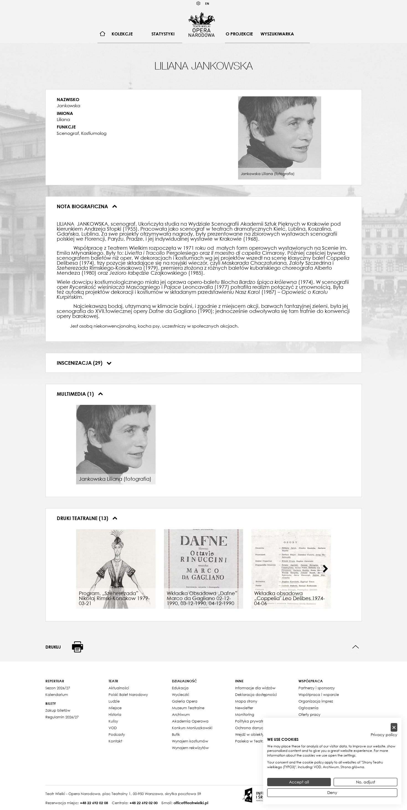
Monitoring (244, 714)
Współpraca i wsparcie (318, 694)
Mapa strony (246, 701)
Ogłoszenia (308, 708)
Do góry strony (355, 647)
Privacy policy (384, 734)
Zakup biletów (57, 710)
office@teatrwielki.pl (191, 803)
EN (207, 3)
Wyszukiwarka (277, 34)
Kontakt (115, 741)
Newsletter (244, 708)
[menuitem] (102, 34)
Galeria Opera (184, 701)
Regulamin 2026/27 (62, 717)
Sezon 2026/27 (57, 688)
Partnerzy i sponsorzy (316, 688)
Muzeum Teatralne (188, 708)
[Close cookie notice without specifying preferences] (394, 727)
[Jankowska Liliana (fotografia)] (279, 137)
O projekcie (239, 34)
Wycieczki (180, 694)
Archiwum (181, 714)
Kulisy (113, 721)
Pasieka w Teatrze (250, 741)
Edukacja (180, 688)
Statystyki (162, 34)
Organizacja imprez (315, 701)
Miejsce (115, 708)
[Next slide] (325, 568)
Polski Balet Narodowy (128, 694)
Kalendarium (56, 694)
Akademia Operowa (190, 721)
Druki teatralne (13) (83, 518)
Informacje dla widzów (255, 688)
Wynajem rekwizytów (190, 747)
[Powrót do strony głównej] (201, 24)
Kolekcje (122, 34)
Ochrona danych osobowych (261, 728)
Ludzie (114, 701)
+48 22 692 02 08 (94, 803)
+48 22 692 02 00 (144, 803)
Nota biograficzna (83, 206)
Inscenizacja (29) (80, 363)
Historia (115, 714)
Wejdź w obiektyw (251, 734)
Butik (176, 734)
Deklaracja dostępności (256, 694)
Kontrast (198, 3)
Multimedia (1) (76, 394)
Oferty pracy (309, 714)
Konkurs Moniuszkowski (192, 728)
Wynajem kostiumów (190, 741)
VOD (113, 728)
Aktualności (119, 688)
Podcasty (117, 734)
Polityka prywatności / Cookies (262, 721)
